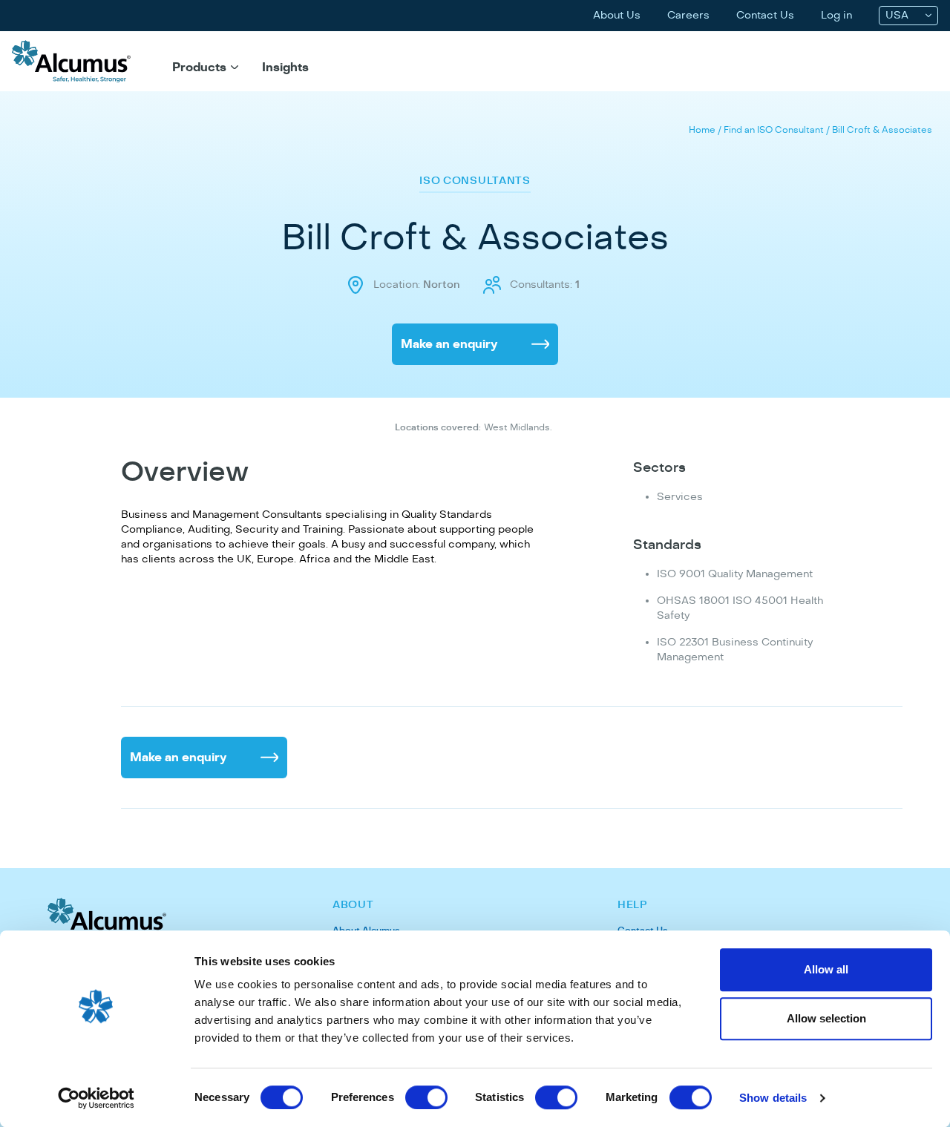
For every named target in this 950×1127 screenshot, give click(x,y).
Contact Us (765, 15)
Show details (773, 1097)
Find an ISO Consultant (774, 130)
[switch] (426, 1097)
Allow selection (826, 1018)
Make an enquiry (449, 344)
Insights (285, 67)
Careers (688, 15)
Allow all (826, 969)
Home (702, 130)
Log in (836, 15)
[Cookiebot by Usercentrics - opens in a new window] (96, 1098)
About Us (617, 15)
